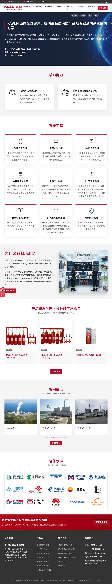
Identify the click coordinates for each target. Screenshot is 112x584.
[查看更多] (83, 252)
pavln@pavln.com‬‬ (13, 2)
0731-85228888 (42, 2)
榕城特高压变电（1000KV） (89, 428)
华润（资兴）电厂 (14, 428)
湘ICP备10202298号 (66, 580)
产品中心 (37, 6)
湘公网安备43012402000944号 (88, 580)
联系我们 (91, 6)
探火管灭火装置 (43, 553)
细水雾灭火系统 (43, 545)
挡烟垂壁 (61, 566)
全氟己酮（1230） (44, 557)
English (74, 15)
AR (96, 15)
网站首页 (26, 6)
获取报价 (102, 8)
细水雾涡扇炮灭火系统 (67, 549)
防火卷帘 (61, 561)
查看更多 (9, 290)
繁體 (83, 15)
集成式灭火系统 (43, 566)
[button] (49, 366)
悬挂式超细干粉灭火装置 (67, 557)
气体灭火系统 (42, 549)
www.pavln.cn (17, 55)
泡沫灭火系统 (42, 561)
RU (90, 15)
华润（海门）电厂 (50, 428)
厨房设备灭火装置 (44, 570)
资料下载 (70, 6)
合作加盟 (81, 6)
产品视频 (59, 6)
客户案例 (48, 6)
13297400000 (29, 2)
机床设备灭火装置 (65, 545)
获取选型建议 (101, 522)
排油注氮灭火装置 (65, 553)
